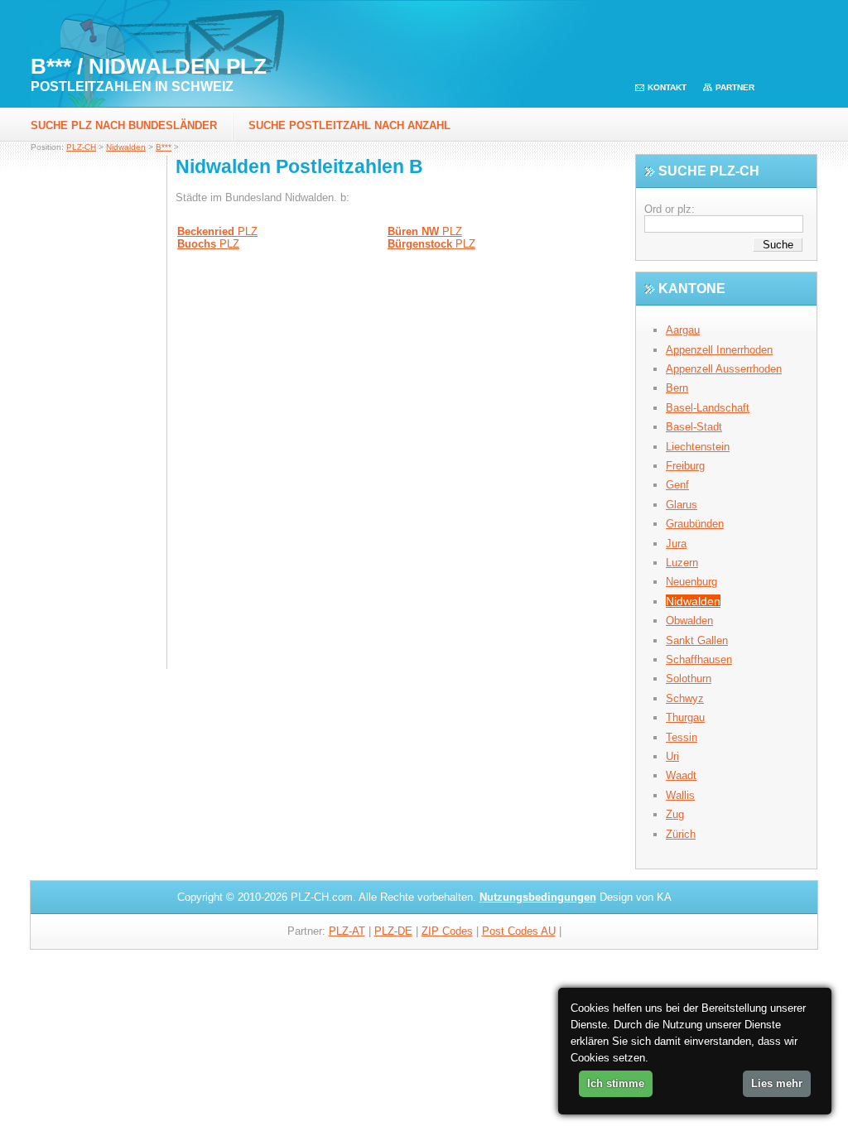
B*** (163, 147)
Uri (672, 756)
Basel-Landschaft (707, 408)
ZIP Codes (447, 931)
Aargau (683, 330)
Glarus (681, 504)
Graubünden (695, 523)
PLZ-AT (347, 931)
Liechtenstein (698, 446)
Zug (675, 814)
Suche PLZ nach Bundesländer (124, 125)
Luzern (682, 562)
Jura (676, 543)
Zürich (681, 834)
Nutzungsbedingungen (537, 897)
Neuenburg (691, 581)
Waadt (681, 775)
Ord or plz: (669, 209)
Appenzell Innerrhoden (719, 350)
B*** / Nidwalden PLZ (149, 66)
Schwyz (685, 698)
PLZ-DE (393, 931)
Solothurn (688, 678)
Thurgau (685, 717)
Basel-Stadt (694, 427)
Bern (677, 388)
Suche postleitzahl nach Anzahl (349, 125)
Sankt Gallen (697, 640)
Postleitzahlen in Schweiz (132, 86)
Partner (735, 87)
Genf (677, 485)
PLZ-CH (81, 147)
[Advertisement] (98, 418)
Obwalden (689, 620)
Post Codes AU (519, 931)
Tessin (681, 737)
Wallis (680, 795)
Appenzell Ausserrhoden (724, 369)
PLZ (217, 231)
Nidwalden (126, 147)
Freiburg (685, 466)
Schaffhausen (699, 659)
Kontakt (667, 87)
